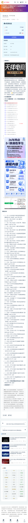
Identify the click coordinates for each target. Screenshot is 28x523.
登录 (22, 2)
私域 (14, 496)
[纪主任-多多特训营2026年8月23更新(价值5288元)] (5, 447)
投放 (6, 484)
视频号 (6, 498)
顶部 (24, 521)
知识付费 (14, 493)
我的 (17, 521)
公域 (14, 477)
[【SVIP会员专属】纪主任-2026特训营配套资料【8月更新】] (5, 454)
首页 (9, 19)
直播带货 (21, 491)
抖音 (14, 484)
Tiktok (6, 472)
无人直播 (21, 486)
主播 (6, 475)
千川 (21, 477)
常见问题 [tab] (13, 15)
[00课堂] (2, 10)
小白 (14, 479)
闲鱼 (14, 498)
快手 (21, 482)
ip (21, 470)
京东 (21, 475)
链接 (10, 415)
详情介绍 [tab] (6, 15)
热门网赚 (6, 491)
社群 (6, 496)
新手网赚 (14, 486)
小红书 (21, 479)
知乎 (6, 493)
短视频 (21, 493)
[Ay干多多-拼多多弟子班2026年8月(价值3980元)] (5, 440)
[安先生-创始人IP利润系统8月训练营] (5, 462)
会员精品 (5, 10)
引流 (6, 482)
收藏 (5, 415)
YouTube (14, 472)
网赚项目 (21, 496)
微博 (14, 482)
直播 (14, 491)
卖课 (6, 479)
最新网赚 (14, 489)
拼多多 (6, 486)
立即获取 (14, 37)
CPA (14, 470)
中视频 (21, 472)
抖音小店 (21, 484)
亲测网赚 (6, 477)
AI (6, 470)
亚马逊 (14, 475)
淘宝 (21, 489)
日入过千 (6, 489)
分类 (10, 521)
